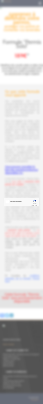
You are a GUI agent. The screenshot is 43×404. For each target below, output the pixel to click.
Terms (36, 205)
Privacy (32, 205)
